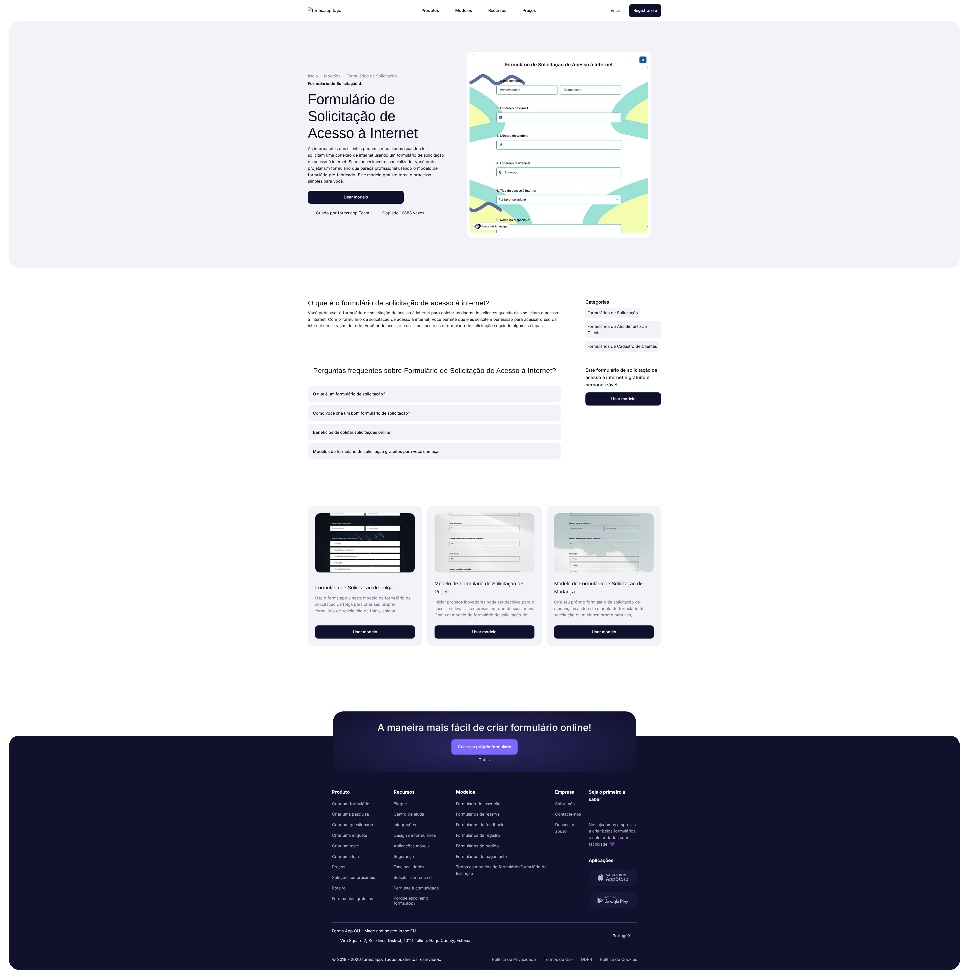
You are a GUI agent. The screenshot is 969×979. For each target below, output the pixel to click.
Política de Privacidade (514, 959)
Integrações (405, 824)
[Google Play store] (613, 901)
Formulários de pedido (477, 845)
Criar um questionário (352, 824)
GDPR (586, 959)
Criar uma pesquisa (350, 814)
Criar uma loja (345, 856)
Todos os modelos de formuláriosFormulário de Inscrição (501, 870)
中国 (621, 922)
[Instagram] (604, 812)
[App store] (613, 878)
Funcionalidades (409, 866)
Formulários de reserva (478, 814)
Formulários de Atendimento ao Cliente (617, 329)
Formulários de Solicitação (612, 312)
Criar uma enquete (349, 835)
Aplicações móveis (411, 845)
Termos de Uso (558, 959)
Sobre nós (565, 803)
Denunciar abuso (564, 828)
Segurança (404, 856)
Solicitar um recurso (413, 877)
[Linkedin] (593, 812)
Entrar (616, 10)
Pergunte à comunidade (416, 887)
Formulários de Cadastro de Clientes (622, 346)
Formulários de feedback (479, 824)
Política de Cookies (618, 959)
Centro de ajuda (409, 814)
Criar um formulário (350, 803)
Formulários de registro (478, 835)
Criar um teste (345, 845)
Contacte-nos (568, 814)
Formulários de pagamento (481, 856)
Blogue (400, 803)
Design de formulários (415, 835)
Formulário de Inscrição (478, 803)
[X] (615, 812)
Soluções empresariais (353, 877)
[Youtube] (626, 812)
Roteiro (339, 887)
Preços (338, 866)
